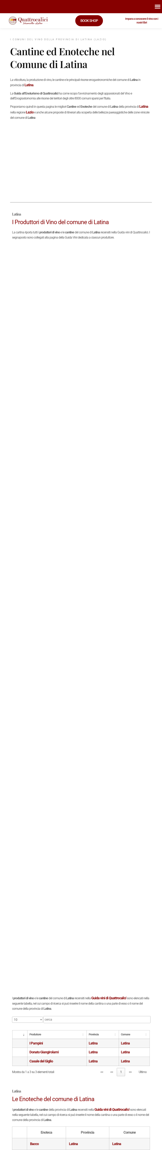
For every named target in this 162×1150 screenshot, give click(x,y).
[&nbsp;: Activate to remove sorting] (19, 1034)
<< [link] (101, 1072)
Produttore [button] (35, 1034)
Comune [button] (125, 1034)
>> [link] (130, 1072)
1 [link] (121, 1072)
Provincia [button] (94, 1034)
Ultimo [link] (143, 1072)
